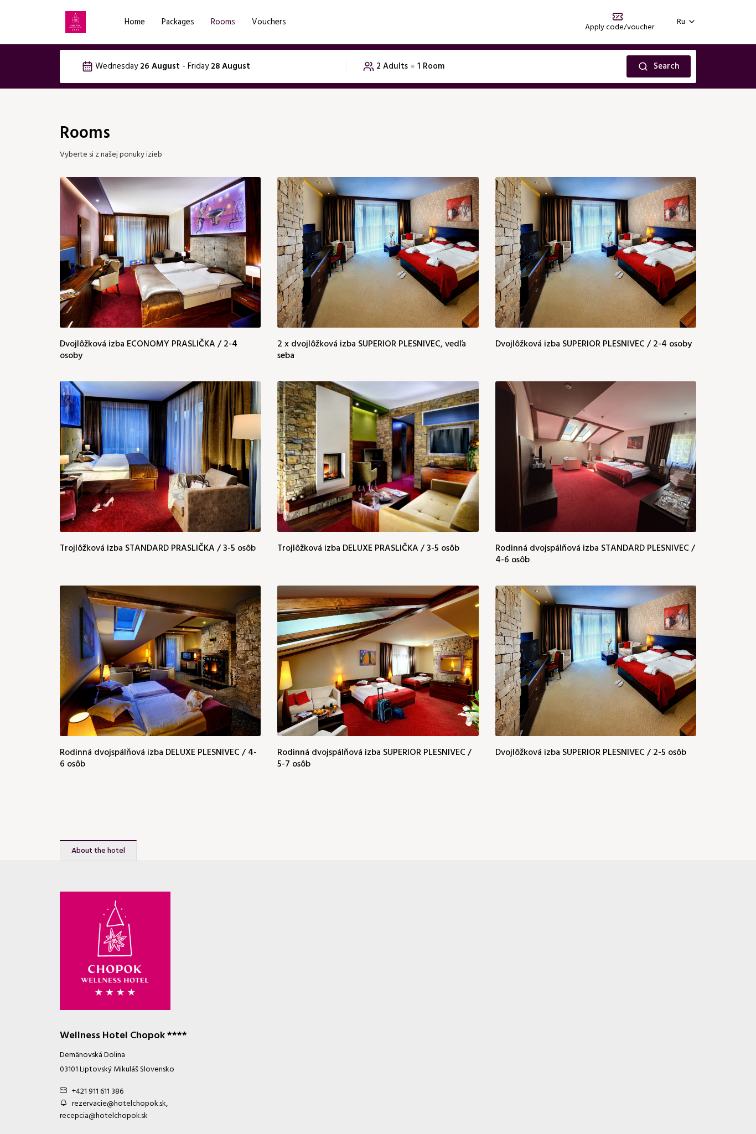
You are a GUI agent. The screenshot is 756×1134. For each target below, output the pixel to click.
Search (666, 66)
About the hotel (98, 851)
